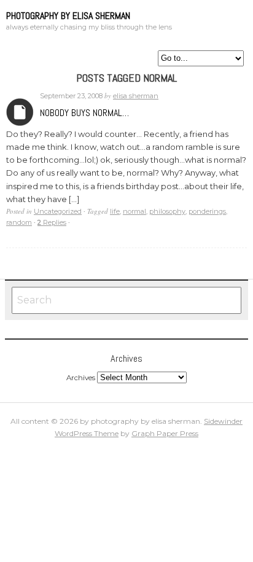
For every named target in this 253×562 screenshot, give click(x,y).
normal (134, 211)
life (115, 211)
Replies (51, 222)
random (19, 222)
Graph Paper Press (164, 433)
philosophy (167, 211)
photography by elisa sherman (68, 15)
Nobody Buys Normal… (84, 112)
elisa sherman (135, 96)
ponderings (207, 211)
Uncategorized (58, 211)
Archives (20, 112)
